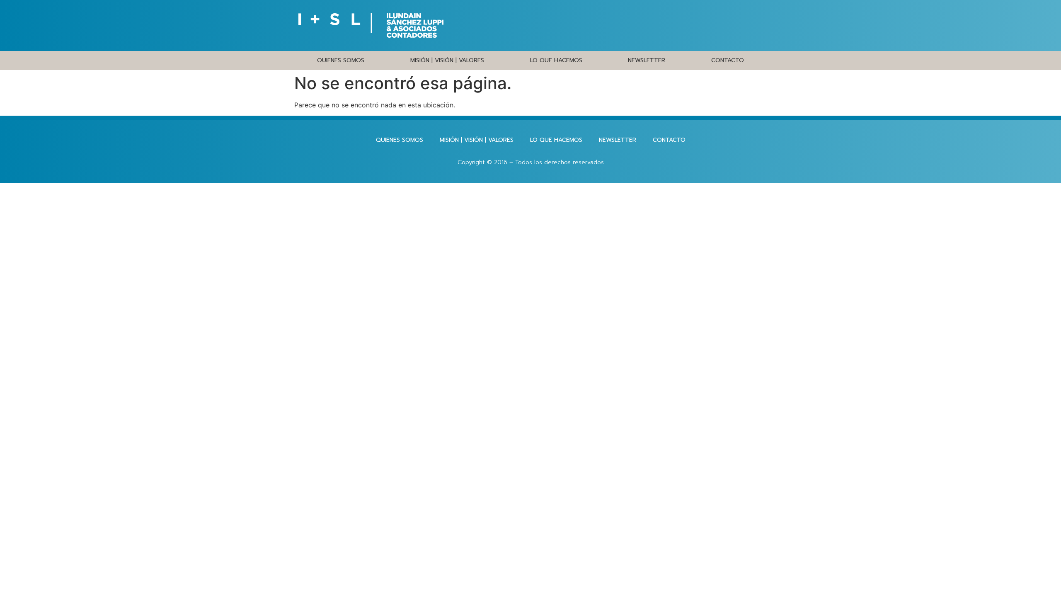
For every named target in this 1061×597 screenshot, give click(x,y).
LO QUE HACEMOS (556, 60)
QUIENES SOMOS (340, 60)
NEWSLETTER (646, 60)
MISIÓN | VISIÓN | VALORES (447, 60)
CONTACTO (727, 60)
